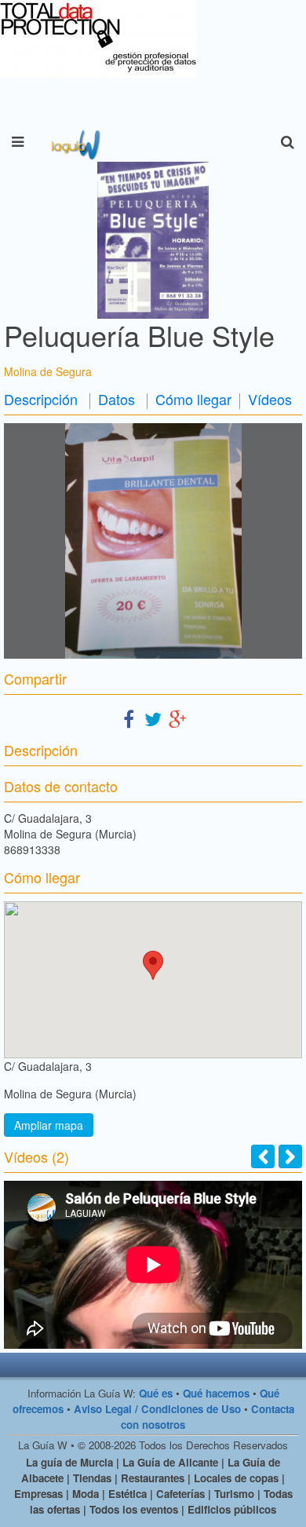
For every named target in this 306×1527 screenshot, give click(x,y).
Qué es (156, 1393)
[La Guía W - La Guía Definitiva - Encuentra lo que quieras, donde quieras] (74, 142)
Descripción (41, 399)
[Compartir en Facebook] (128, 718)
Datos (116, 399)
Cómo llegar (193, 399)
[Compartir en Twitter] (153, 718)
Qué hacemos (216, 1393)
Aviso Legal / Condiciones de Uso (157, 1408)
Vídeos (270, 399)
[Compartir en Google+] (177, 718)
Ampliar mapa (48, 1125)
